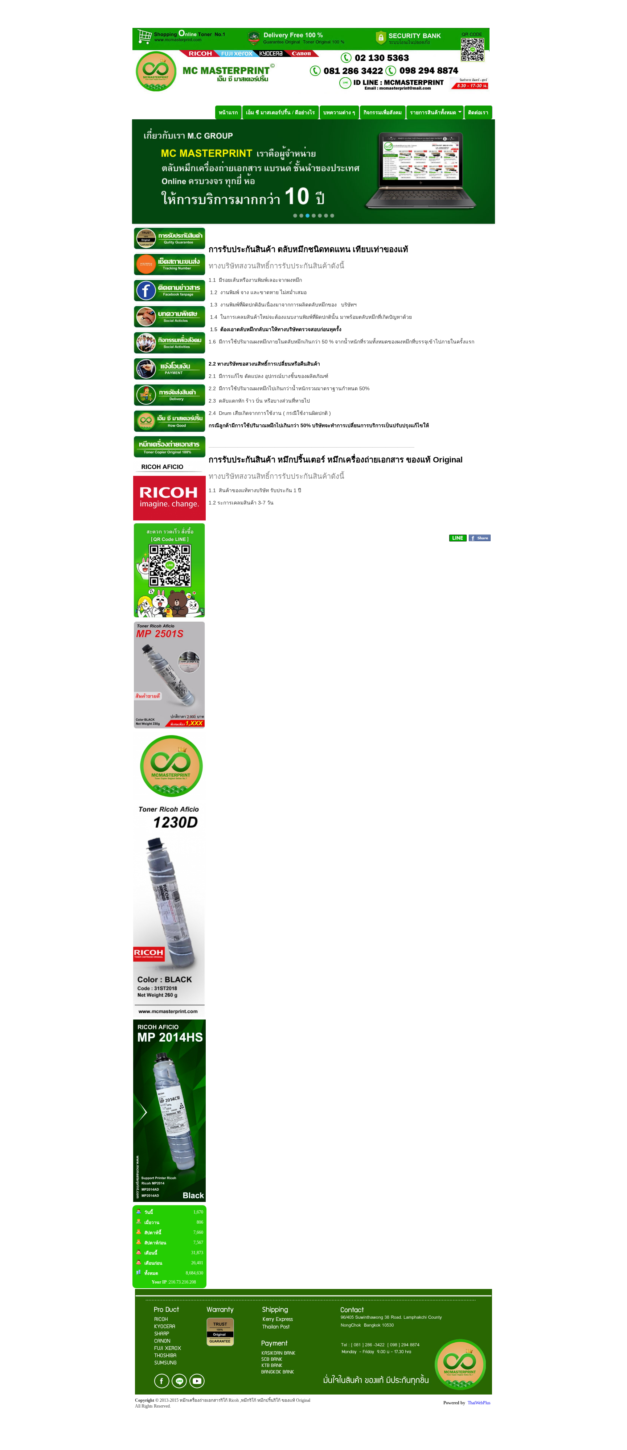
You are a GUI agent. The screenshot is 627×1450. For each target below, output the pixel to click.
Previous (121, 171)
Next (506, 171)
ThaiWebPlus (479, 1402)
